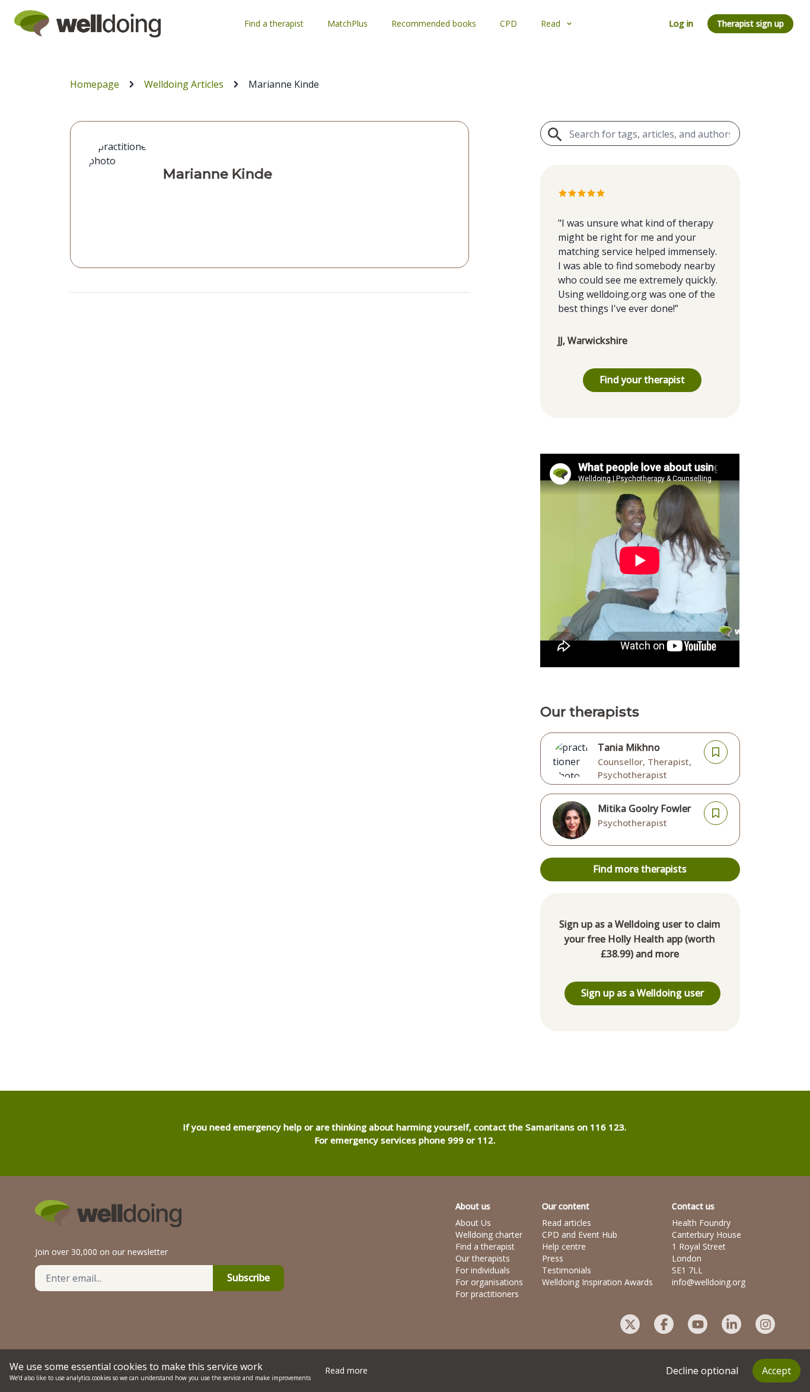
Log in (681, 23)
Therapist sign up (750, 23)
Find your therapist (642, 379)
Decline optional (702, 1370)
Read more (346, 1370)
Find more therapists (640, 868)
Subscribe (248, 1277)
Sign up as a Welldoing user (642, 992)
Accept (776, 1370)
